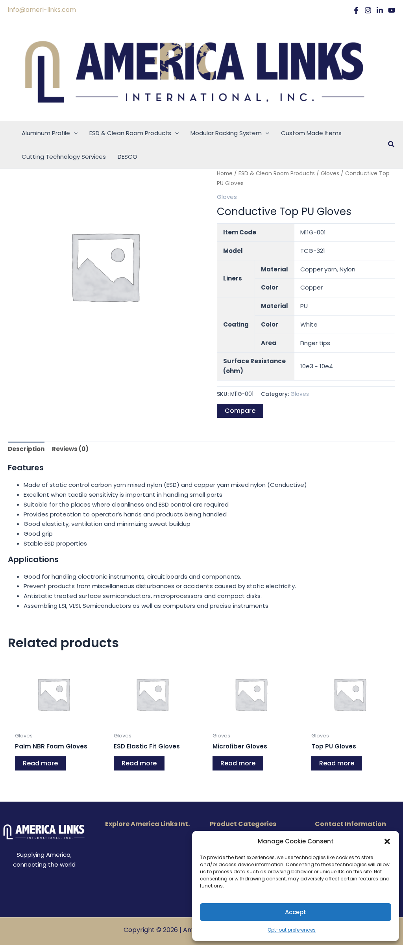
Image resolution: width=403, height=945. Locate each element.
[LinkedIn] (379, 10)
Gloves (330, 173)
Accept (295, 912)
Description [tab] (26, 449)
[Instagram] (368, 10)
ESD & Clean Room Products (276, 173)
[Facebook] (356, 10)
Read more (40, 763)
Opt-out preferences (292, 929)
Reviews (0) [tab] (70, 449)
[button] (387, 841)
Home (225, 173)
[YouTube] (391, 10)
